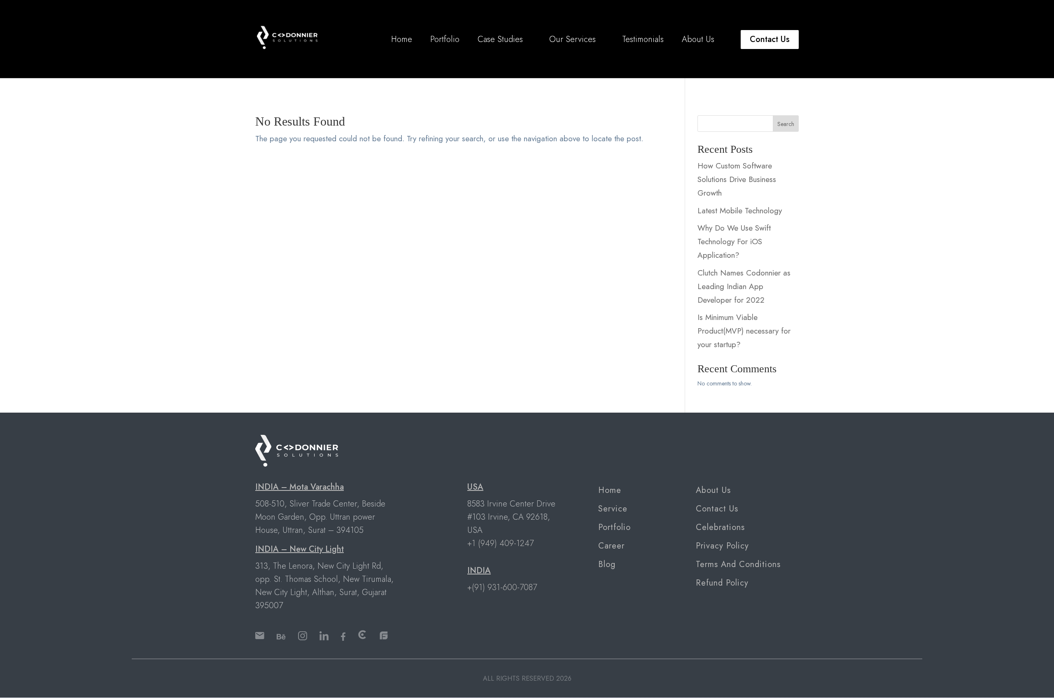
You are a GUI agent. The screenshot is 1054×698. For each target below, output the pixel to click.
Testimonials (643, 39)
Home (401, 39)
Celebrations (720, 527)
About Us (698, 39)
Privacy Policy (722, 546)
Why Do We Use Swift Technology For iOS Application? (734, 241)
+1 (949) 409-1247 (500, 543)
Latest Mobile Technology (739, 210)
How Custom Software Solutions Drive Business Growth (736, 179)
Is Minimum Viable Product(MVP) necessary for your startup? (743, 331)
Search (785, 124)
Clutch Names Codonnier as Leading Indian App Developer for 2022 (743, 286)
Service (612, 509)
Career (611, 546)
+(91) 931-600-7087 (502, 587)
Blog (607, 564)
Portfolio (444, 39)
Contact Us (770, 39)
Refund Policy (722, 583)
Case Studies (500, 39)
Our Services (572, 39)
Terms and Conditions (738, 564)
